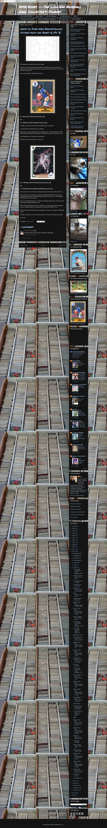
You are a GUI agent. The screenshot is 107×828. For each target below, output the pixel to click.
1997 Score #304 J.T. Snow (77, 46)
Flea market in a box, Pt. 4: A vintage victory (78, 638)
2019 (73, 537)
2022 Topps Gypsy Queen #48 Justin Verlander (78, 74)
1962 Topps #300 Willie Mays (78, 100)
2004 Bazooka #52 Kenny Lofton (77, 56)
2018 (73, 540)
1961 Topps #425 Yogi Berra (78, 94)
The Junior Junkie (28, 230)
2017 (73, 542)
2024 (73, 526)
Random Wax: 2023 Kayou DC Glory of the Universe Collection (82, 376)
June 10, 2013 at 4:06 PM (30, 234)
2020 (74, 535)
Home (43, 245)
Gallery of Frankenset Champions (47, 19)
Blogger (62, 824)
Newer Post (23, 245)
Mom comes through (76, 741)
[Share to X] (41, 221)
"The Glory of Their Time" (77, 514)
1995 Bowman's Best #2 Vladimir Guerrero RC (76, 126)
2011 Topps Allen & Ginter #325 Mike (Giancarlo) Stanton (77, 65)
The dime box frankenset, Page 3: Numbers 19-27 (78, 571)
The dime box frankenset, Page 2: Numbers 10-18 (78, 624)
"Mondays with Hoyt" (76, 509)
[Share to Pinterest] (44, 221)
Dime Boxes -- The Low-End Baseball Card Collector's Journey (50, 9)
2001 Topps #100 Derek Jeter (78, 53)
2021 (73, 533)
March (76, 785)
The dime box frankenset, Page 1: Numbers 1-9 (77, 670)
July (75, 565)
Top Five (75, 16)
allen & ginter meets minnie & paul (82, 447)
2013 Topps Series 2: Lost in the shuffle (77, 589)
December (76, 553)
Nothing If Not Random (78, 372)
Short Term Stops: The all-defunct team (78, 770)
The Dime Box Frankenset (27, 19)
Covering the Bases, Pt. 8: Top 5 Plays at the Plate (78, 660)
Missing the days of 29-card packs (77, 577)
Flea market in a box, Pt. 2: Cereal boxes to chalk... (78, 699)
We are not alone (76, 774)
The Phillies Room (77, 421)
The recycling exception (77, 585)
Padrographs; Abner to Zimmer (78, 396)
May (75, 781)
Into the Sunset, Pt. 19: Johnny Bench (77, 618)
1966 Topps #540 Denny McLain (77, 114)
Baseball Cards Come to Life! (79, 456)
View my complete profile (77, 495)
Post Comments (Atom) (46, 249)
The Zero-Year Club (65, 16)
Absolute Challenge (81, 386)
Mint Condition (76, 361)
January (76, 790)
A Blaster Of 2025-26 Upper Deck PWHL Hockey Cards (78, 354)
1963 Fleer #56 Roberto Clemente (77, 107)
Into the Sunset (76, 19)
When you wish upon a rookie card (77, 746)
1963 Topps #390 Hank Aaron (78, 111)
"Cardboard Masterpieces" (77, 512)
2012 (73, 793)
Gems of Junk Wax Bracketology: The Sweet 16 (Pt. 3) (77, 756)
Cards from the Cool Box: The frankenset (77, 707)
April (75, 783)
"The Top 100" (74, 517)
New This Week (81, 399)
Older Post (62, 245)
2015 (73, 547)
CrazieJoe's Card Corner (79, 384)
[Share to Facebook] (42, 221)
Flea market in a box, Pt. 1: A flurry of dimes (78, 713)
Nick (81, 476)
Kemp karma (76, 703)
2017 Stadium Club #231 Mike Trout (78, 70)
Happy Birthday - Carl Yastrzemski (82, 436)
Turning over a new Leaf (77, 599)
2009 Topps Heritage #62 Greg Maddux (77, 60)
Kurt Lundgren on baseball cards (82, 461)
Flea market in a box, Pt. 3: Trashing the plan (78, 677)
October (76, 558)
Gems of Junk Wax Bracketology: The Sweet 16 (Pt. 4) (77, 722)
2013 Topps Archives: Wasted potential (76, 630)
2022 (73, 531)
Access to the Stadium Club (77, 750)
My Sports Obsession (78, 433)
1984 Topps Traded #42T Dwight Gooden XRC (77, 122)
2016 (73, 544)
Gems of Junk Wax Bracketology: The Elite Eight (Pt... (78, 645)
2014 (73, 549)
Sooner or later (77, 635)
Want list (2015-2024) (26, 16)
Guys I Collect (39, 16)
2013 (73, 551)
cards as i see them (77, 444)
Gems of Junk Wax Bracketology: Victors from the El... (77, 611)
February (76, 788)
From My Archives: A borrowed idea (77, 737)
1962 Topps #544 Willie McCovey (76, 103)
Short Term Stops (63, 19)
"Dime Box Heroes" (75, 506)
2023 (73, 528)
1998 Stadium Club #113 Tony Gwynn (78, 49)
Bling (74, 717)
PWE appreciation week (77, 595)
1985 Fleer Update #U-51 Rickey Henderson (77, 30)
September (77, 560)
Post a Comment (26, 238)
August (76, 562)
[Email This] (37, 221)
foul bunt (74, 409)
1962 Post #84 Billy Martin (78, 97)
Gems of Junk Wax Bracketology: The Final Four (78, 604)
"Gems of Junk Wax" (75, 504)
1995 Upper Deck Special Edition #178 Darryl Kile (77, 42)
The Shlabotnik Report (78, 352)
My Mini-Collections (51, 16)
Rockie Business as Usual (82, 363)
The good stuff (77, 778)
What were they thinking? (77, 581)
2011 (73, 795)
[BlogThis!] (39, 221)
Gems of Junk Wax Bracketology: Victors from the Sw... (77, 692)
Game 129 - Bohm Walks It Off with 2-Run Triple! (82, 424)
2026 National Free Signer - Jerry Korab (82, 413)
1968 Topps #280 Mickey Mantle (77, 118)
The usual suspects (76, 665)
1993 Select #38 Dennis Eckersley (76, 38)
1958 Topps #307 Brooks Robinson (77, 90)
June (75, 567)
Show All (85, 468)
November (76, 556)
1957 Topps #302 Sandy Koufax (76, 86)
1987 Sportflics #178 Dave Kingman (77, 34)
